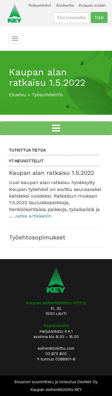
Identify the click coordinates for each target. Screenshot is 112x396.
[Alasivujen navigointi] (56, 128)
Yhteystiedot (39, 5)
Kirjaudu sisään (92, 5)
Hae (99, 17)
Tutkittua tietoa (27, 150)
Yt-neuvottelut (26, 161)
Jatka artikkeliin (33, 216)
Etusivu (17, 94)
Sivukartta (65, 5)
